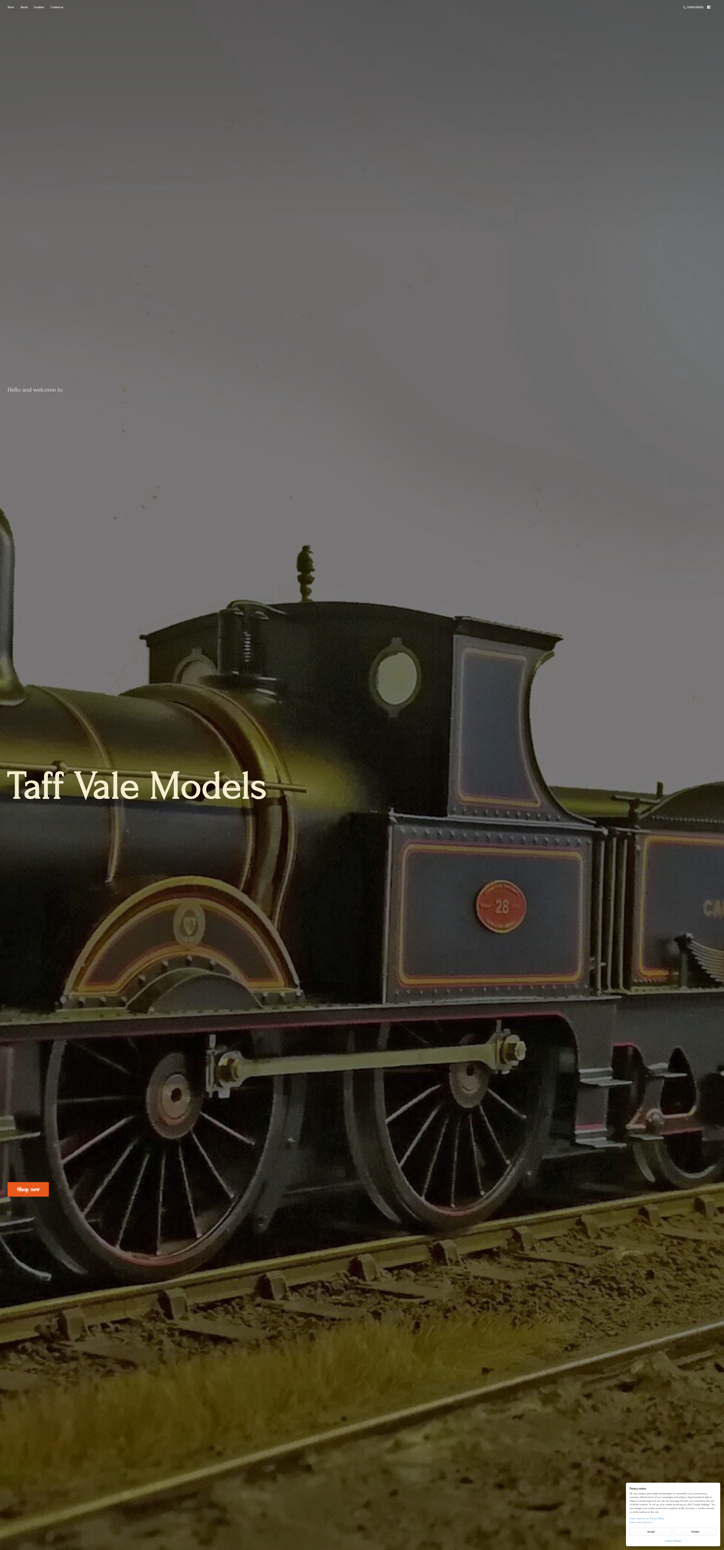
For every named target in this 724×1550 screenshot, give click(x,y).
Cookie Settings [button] (673, 1540)
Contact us (57, 7)
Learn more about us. (641, 1522)
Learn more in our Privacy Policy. (647, 1518)
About (24, 7)
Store (11, 7)
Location (39, 7)
